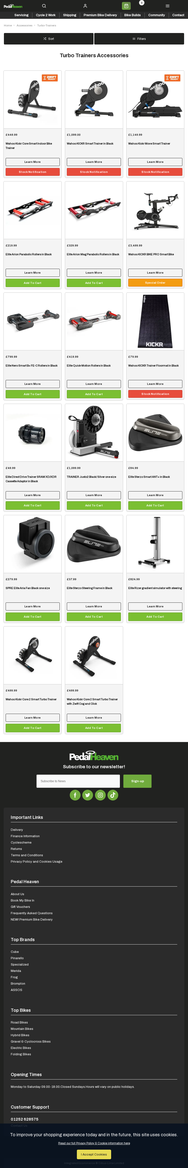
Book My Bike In (22, 900)
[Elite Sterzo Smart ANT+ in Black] (155, 433)
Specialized (20, 964)
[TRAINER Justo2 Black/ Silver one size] (94, 433)
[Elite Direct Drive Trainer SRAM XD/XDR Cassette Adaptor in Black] (32, 433)
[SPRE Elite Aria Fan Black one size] (32, 544)
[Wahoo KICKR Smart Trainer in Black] (94, 99)
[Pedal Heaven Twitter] (87, 795)
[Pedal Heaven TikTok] (112, 795)
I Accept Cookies (94, 1154)
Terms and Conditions (27, 855)
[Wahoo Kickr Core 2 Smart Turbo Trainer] (32, 655)
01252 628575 (24, 1119)
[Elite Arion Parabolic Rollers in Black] (32, 210)
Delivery (17, 829)
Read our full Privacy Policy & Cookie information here (94, 1143)
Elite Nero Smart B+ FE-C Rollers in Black (32, 366)
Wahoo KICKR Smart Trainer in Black (90, 144)
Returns (16, 848)
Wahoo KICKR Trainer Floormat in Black (153, 366)
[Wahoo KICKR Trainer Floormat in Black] (155, 321)
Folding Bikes (21, 1054)
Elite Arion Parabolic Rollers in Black (29, 254)
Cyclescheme (21, 842)
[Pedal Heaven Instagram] (100, 795)
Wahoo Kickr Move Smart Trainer (149, 144)
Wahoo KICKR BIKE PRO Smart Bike (151, 254)
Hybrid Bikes (20, 1035)
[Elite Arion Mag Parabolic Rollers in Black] (94, 210)
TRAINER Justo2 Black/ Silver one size (91, 477)
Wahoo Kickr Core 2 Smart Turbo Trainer (31, 699)
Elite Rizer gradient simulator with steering (155, 588)
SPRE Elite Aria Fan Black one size (28, 588)
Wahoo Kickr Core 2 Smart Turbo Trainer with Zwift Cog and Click (92, 701)
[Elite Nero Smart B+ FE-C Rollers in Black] (32, 321)
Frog (14, 977)
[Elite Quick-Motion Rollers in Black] (94, 321)
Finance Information (25, 836)
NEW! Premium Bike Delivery (32, 919)
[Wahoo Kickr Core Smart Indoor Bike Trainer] (32, 99)
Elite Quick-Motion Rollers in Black (89, 366)
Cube (15, 951)
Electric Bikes (21, 1048)
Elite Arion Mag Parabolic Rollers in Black (93, 254)
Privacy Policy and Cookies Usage (36, 861)
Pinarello (17, 958)
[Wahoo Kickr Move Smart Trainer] (155, 99)
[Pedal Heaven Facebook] (75, 795)
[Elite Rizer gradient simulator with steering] (155, 544)
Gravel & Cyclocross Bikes (31, 1041)
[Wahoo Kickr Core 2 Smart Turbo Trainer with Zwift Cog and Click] (94, 655)
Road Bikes (19, 1022)
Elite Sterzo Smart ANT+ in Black (149, 477)
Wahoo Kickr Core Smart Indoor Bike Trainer (29, 146)
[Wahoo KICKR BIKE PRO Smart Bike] (155, 210)
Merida (16, 970)
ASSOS (16, 990)
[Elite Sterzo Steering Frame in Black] (94, 544)
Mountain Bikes (22, 1028)
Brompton (18, 983)
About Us (17, 894)
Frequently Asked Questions (32, 913)
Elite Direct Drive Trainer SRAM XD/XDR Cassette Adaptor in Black (31, 479)
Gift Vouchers (20, 906)
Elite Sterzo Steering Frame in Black (89, 588)
